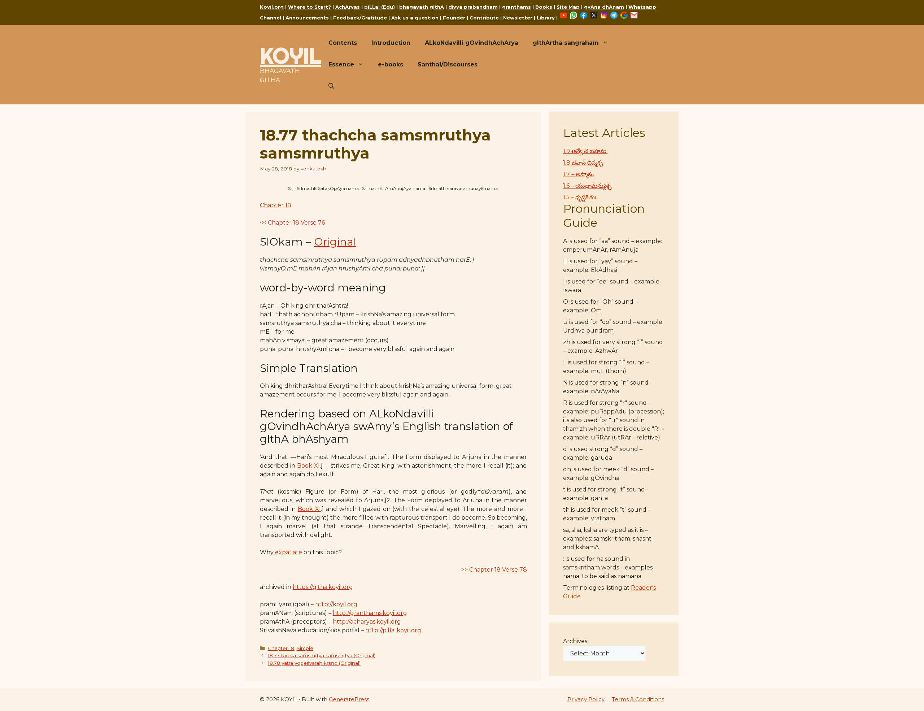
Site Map (568, 7)
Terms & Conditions (638, 699)
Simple (305, 648)
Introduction (390, 42)
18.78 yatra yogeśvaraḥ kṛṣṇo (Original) (314, 663)
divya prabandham (473, 7)
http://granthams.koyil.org (370, 613)
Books (543, 7)
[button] (331, 86)
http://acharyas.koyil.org (367, 621)
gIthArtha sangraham (566, 42)
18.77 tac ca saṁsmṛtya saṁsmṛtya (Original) (321, 655)
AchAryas (347, 7)
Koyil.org (272, 7)
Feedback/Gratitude (360, 18)
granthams (516, 7)
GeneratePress (349, 699)
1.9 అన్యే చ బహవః (585, 151)
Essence (341, 64)
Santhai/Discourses (448, 64)
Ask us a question (415, 18)
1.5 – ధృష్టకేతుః (580, 197)
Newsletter (517, 18)
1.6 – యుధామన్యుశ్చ (587, 185)
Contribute (484, 18)
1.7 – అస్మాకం (578, 174)
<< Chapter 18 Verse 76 (292, 222)
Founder (454, 18)
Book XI (308, 465)
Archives (575, 641)
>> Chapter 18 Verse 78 (494, 569)
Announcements (307, 18)
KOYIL (290, 55)
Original (335, 241)
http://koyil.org (336, 604)
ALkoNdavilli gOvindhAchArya (471, 42)
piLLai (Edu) (379, 7)
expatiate (288, 552)
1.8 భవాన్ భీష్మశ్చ (583, 162)
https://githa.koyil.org (323, 587)
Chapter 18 (275, 205)
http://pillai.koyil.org (393, 630)
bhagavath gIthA (421, 7)
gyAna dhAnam (604, 7)
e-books (390, 64)
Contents (342, 42)
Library (546, 18)
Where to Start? (309, 7)
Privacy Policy (586, 699)
